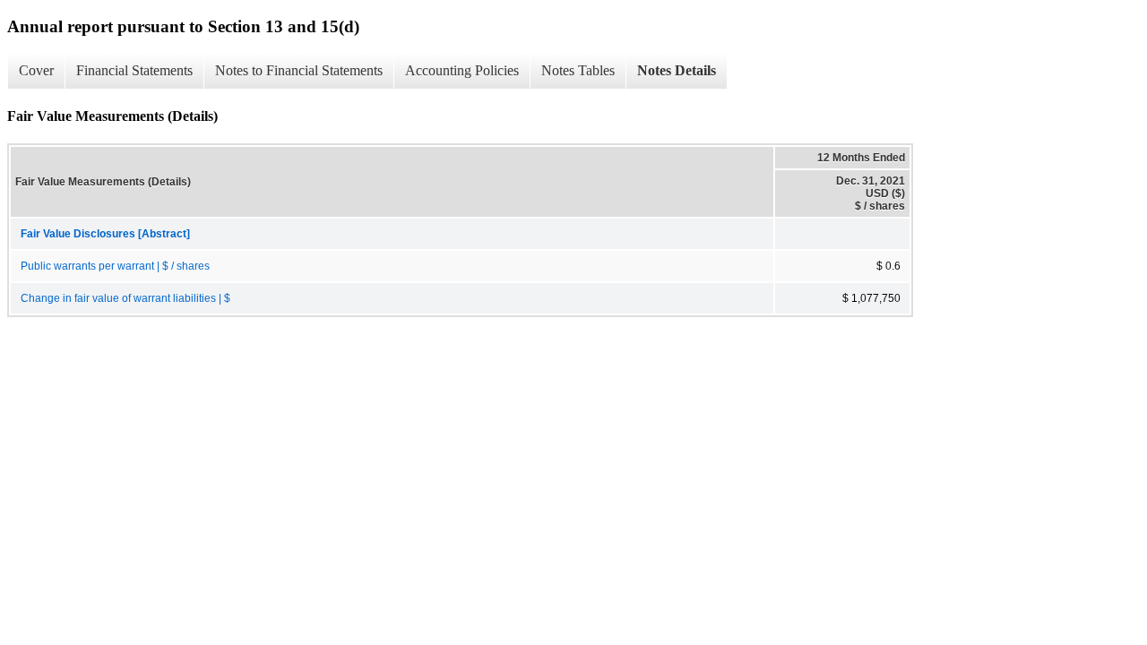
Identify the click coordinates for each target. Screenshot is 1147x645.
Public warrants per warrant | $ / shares (115, 266)
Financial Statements (134, 70)
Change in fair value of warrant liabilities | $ (125, 298)
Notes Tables (578, 70)
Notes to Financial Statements (299, 70)
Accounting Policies (462, 70)
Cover (36, 70)
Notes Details (676, 70)
